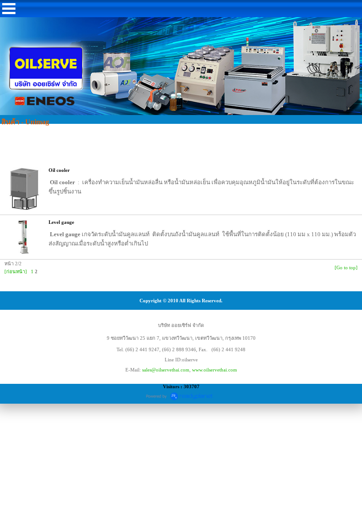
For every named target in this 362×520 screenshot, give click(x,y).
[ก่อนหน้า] (15, 271)
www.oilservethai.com (214, 369)
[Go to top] (346, 267)
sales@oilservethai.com (165, 369)
